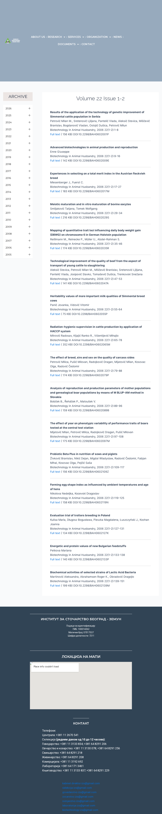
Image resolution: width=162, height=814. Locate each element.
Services (74, 36)
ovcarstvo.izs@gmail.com (77, 796)
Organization (97, 36)
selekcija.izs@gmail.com (77, 787)
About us (38, 36)
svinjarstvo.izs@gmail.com (78, 801)
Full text (55, 134)
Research (55, 36)
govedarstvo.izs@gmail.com (79, 792)
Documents (67, 44)
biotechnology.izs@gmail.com (80, 809)
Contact (88, 44)
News (118, 36)
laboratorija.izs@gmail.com (78, 805)
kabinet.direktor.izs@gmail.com (81, 783)
